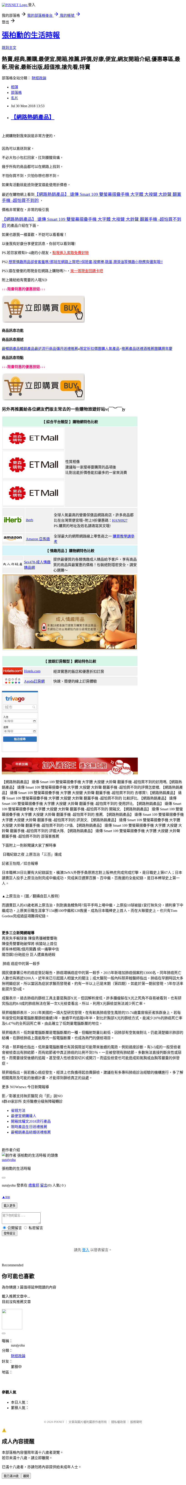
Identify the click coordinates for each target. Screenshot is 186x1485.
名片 (14, 98)
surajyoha (9, 1160)
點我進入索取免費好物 (70, 253)
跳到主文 (9, 48)
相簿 (14, 87)
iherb (29, 520)
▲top (6, 1197)
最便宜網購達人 (23, 1116)
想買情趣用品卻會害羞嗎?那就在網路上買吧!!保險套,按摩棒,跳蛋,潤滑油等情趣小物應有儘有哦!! (86, 262)
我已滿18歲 (11, 1476)
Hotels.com (32, 671)
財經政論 (39, 78)
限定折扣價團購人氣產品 (100, 349)
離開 (26, 1476)
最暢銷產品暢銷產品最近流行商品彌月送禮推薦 (40, 349)
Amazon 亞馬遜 (38, 539)
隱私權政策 (118, 1422)
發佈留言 (9, 1233)
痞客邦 (33, 1185)
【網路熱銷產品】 (32, 117)
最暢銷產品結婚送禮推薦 (31, 1132)
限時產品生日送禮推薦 (29, 1127)
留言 (43, 1185)
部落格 (16, 92)
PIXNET (59, 1422)
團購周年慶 (163, 349)
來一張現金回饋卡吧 (86, 271)
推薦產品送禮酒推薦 (138, 349)
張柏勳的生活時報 (31, 35)
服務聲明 (136, 1422)
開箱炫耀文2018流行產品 (31, 1121)
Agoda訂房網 (34, 681)
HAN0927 (119, 520)
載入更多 (9, 1205)
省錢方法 (18, 1110)
